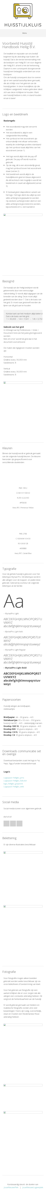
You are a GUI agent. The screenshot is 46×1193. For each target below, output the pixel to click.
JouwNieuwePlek (11, 1187)
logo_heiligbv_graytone (13, 783)
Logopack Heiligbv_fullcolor (15, 780)
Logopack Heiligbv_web (14, 786)
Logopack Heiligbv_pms (14, 777)
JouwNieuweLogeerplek (32, 1187)
